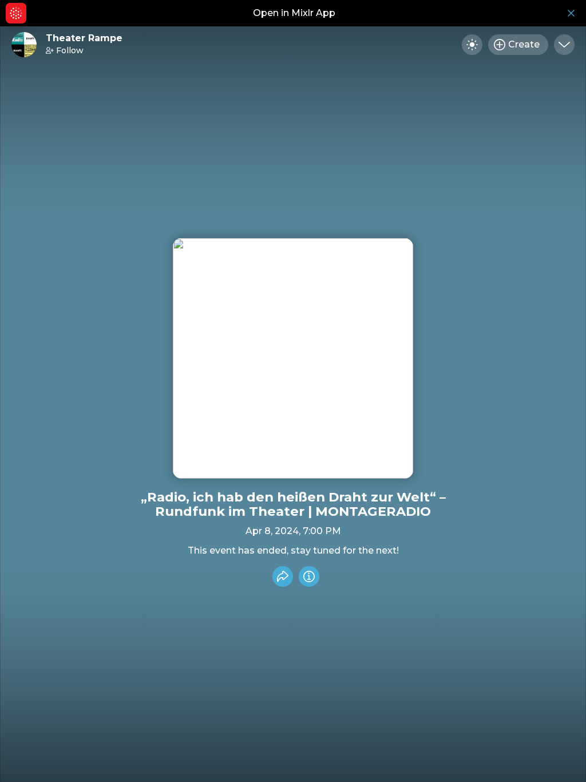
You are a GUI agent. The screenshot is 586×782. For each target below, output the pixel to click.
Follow (70, 50)
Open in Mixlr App (294, 12)
